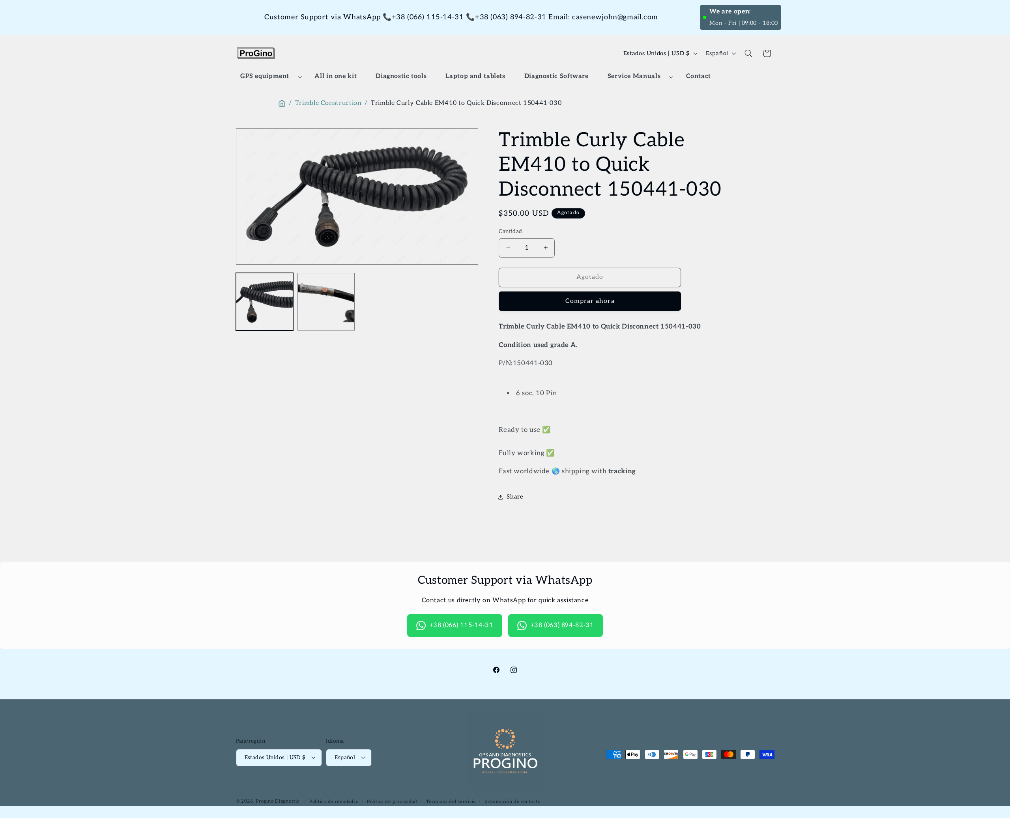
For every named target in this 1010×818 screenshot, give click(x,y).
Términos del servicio (451, 801)
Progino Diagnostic (277, 800)
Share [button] (515, 497)
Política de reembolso (333, 801)
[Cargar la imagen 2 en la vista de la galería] (326, 302)
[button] (268, 77)
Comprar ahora (590, 301)
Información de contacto (512, 801)
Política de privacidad (392, 801)
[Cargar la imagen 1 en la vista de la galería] (265, 302)
